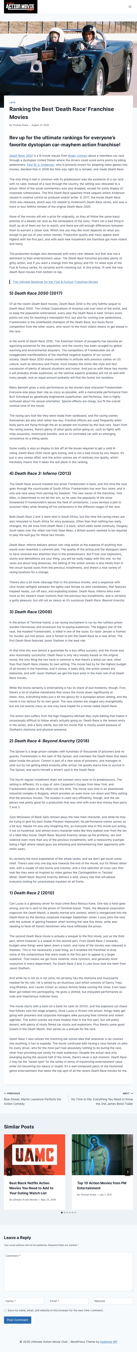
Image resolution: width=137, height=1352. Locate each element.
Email (54, 1301)
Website (99, 1301)
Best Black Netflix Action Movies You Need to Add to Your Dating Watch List (31, 1188)
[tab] (62, 1212)
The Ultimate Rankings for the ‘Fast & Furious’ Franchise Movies (55, 282)
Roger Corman (77, 155)
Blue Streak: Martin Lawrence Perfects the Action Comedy (32, 1098)
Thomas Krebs (20, 125)
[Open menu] (130, 6)
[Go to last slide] (9, 1172)
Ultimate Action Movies (25, 1199)
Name (11, 1301)
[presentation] (34, 1154)
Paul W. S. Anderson (40, 164)
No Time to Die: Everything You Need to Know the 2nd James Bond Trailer (102, 1098)
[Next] (127, 1172)
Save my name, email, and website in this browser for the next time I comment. (55, 1310)
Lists (12, 102)
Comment (13, 1255)
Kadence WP (108, 1341)
